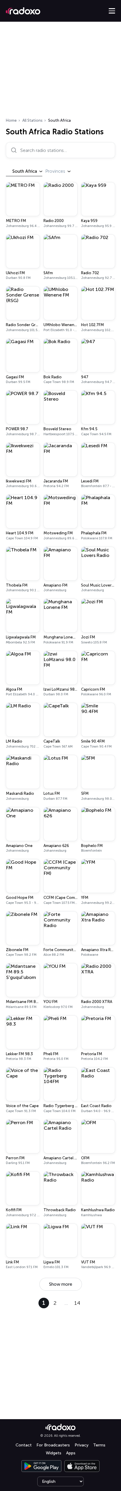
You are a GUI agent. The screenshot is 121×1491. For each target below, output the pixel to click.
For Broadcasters (53, 1445)
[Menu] (112, 11)
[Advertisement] (60, 72)
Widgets (53, 1453)
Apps (70, 1453)
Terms (99, 1445)
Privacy (81, 1445)
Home (11, 120)
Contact (24, 1445)
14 (77, 1303)
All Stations (32, 120)
